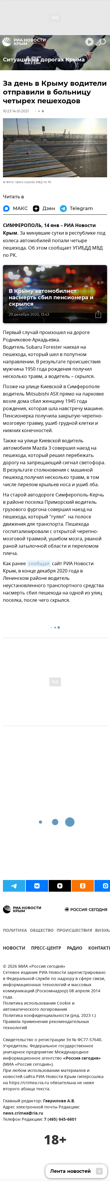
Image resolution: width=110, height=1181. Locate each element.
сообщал (38, 563)
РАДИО (74, 949)
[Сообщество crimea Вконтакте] (37, 886)
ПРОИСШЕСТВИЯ (74, 930)
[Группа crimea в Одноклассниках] (83, 886)
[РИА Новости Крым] (24, 42)
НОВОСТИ (14, 949)
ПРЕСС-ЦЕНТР (46, 949)
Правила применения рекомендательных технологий (46, 1025)
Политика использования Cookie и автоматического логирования (39, 1006)
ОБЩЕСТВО (42, 930)
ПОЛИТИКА (15, 930)
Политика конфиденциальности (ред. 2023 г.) (49, 1015)
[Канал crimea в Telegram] (14, 886)
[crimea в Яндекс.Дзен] (60, 886)
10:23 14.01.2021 (16, 111)
